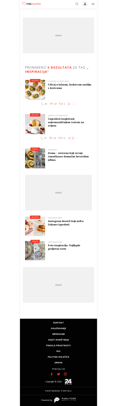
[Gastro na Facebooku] (52, 374)
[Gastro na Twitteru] (58, 374)
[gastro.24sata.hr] (31, 3)
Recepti (35, 81)
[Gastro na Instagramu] (65, 374)
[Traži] (77, 4)
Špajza (35, 149)
